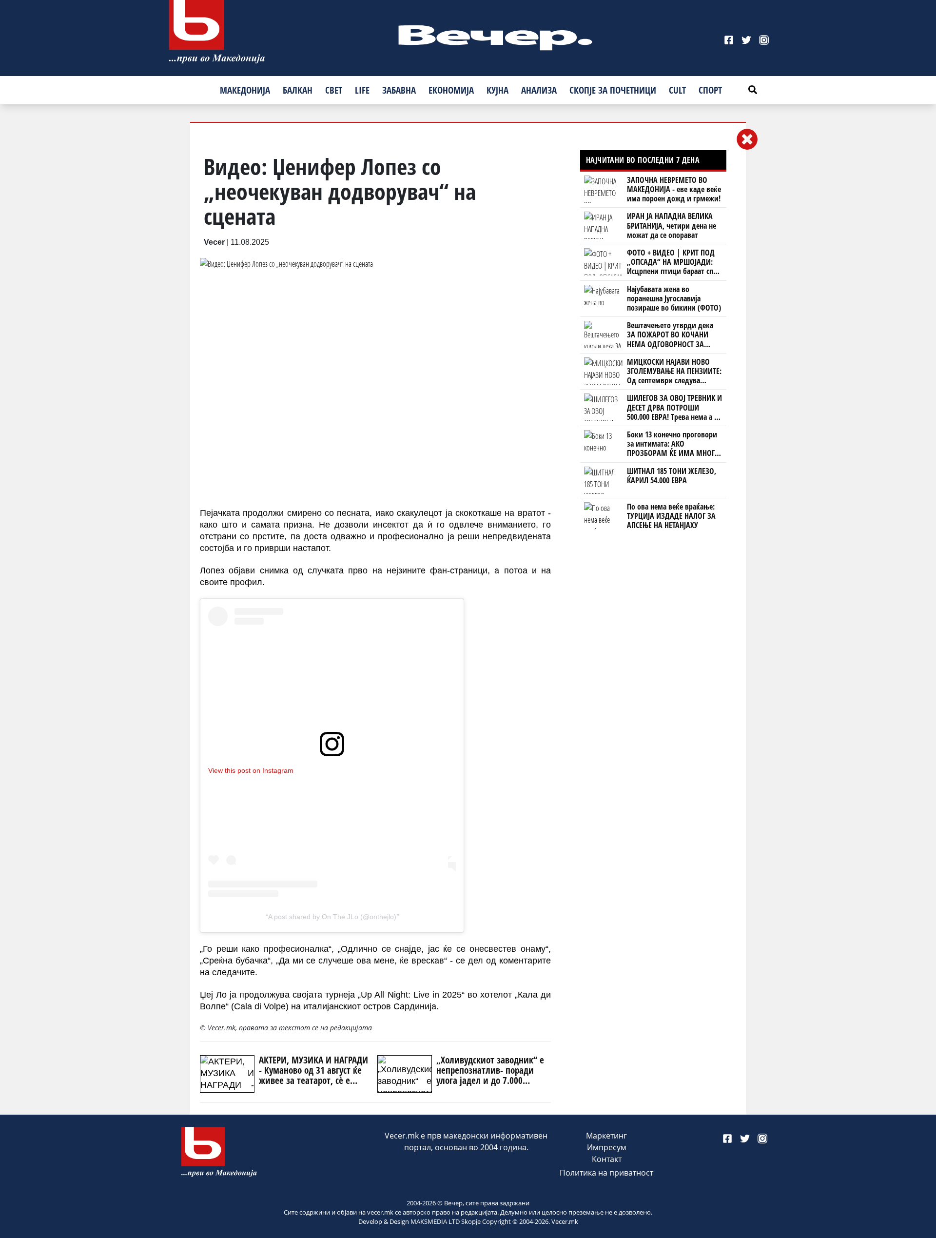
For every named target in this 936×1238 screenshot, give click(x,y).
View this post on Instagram (250, 770)
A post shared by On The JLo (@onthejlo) (332, 917)
